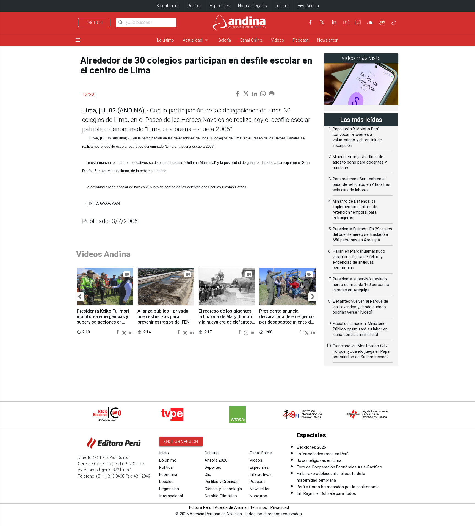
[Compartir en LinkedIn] (130, 332)
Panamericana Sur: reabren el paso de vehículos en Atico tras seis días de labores (361, 184)
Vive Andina (308, 5)
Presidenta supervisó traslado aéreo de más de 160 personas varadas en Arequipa (361, 285)
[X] (322, 22)
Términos (258, 507)
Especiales (220, 5)
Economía (168, 474)
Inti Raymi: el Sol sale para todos (326, 493)
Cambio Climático (221, 495)
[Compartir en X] (125, 332)
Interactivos (261, 474)
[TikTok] (393, 22)
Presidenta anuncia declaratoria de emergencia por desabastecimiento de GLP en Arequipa (287, 319)
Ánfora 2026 (216, 460)
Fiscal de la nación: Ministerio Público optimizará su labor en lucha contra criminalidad (360, 329)
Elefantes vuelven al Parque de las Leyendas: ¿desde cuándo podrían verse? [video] (360, 307)
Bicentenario (168, 5)
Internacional (171, 495)
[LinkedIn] (333, 22)
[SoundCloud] (369, 22)
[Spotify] (381, 22)
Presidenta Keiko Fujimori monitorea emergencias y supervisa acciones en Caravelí (103, 319)
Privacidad (279, 507)
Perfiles (195, 5)
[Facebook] (310, 22)
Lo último (165, 40)
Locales (166, 481)
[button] (79, 296)
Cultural (212, 453)
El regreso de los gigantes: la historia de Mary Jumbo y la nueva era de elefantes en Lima (225, 319)
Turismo (282, 5)
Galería (224, 40)
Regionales (169, 488)
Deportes (213, 467)
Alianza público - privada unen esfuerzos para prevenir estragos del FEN (163, 316)
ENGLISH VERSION (181, 441)
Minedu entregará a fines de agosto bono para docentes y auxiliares (360, 162)
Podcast (300, 40)
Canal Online (251, 40)
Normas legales (252, 5)
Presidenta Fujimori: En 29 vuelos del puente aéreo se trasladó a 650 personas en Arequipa (362, 234)
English (94, 23)
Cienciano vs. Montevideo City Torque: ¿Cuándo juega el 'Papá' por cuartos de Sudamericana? (361, 351)
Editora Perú (200, 507)
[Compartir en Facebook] (118, 332)
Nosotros (258, 495)
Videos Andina (103, 254)
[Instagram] (357, 22)
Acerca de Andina (231, 507)
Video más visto (361, 58)
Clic (208, 474)
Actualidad (196, 40)
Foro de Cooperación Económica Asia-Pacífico (339, 467)
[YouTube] (346, 22)
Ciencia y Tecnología (223, 488)
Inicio (164, 453)
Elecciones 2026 (311, 447)
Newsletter (327, 40)
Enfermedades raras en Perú (323, 453)
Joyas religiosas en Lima (319, 460)
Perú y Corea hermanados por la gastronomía (338, 486)
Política (166, 467)
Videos (277, 40)
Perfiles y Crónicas (222, 481)
